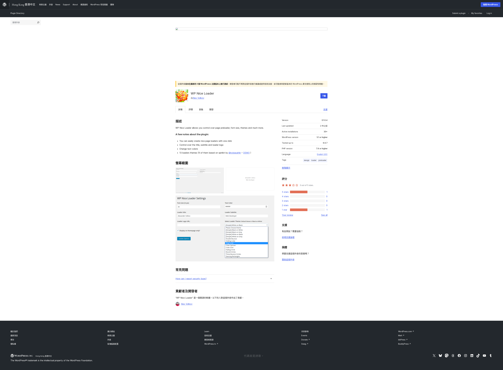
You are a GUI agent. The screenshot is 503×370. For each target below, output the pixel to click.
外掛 (109, 340)
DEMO (246, 152)
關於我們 (14, 331)
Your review (287, 215)
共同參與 (305, 331)
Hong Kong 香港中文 (43, 356)
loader (313, 160)
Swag (304, 344)
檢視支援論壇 (288, 237)
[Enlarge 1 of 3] (220, 171)
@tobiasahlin (235, 152)
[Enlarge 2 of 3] (270, 171)
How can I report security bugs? (191, 278)
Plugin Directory (17, 13)
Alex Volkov (198, 98)
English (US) (322, 154)
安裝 (201, 109)
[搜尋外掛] (38, 22)
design (306, 160)
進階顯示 (286, 168)
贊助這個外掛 (288, 259)
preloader (322, 160)
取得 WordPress (490, 4)
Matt (401, 335)
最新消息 (14, 335)
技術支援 (208, 335)
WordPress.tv (211, 344)
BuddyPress (404, 344)
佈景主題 (111, 335)
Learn (206, 331)
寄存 (12, 340)
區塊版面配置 (112, 344)
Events (304, 335)
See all (324, 215)
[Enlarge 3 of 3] (270, 199)
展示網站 (111, 331)
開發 (211, 109)
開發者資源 (209, 340)
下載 (324, 96)
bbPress (403, 340)
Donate (305, 340)
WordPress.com (406, 331)
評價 (191, 109)
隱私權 (13, 344)
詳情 (180, 109)
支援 (325, 109)
